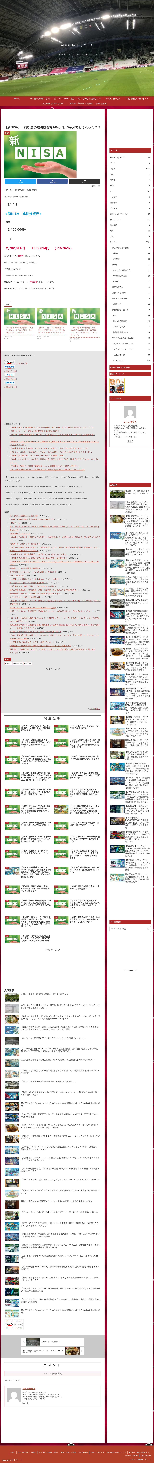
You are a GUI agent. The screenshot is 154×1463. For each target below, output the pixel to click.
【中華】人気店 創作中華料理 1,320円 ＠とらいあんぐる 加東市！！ (40, 554)
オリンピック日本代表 (131, 270)
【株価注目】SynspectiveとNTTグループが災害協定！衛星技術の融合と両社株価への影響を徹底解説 (46, 498)
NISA (8, 659)
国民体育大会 (131, 287)
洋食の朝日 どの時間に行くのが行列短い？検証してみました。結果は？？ (40, 646)
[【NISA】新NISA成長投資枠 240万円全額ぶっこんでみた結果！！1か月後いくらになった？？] (19, 316)
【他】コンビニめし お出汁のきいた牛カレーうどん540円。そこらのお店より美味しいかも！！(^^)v (51, 452)
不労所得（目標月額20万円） (140, 1452)
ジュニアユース (131, 355)
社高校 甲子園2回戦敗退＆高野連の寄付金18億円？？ (32, 519)
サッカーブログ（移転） (27, 1452)
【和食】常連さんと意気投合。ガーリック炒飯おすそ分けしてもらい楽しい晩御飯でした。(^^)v (48, 448)
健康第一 (130, 203)
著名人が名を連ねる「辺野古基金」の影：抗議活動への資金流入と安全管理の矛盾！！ (45, 590)
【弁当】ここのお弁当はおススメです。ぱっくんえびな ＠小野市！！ (38, 558)
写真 (130, 231)
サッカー (130, 242)
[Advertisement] (52, 116)
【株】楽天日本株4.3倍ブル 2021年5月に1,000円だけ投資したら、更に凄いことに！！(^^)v (47, 470)
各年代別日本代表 (131, 276)
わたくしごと (130, 219)
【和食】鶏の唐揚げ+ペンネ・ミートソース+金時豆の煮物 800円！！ (38, 456)
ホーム (12, 1452)
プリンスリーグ (131, 327)
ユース (131, 315)
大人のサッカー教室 (131, 248)
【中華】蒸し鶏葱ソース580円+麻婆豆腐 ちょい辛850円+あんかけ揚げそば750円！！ (45, 466)
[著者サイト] (23, 1403)
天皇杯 (131, 265)
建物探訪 (130, 225)
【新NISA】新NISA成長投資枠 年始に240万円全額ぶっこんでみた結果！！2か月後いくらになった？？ (51, 330)
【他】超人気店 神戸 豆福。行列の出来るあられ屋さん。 (34, 586)
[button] (148, 928)
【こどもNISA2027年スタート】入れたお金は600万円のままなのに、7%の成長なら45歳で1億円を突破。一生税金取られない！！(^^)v (52, 479)
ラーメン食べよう (17, 575)
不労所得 (130, 197)
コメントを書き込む (52, 1373)
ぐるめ (130, 169)
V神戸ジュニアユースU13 (131, 349)
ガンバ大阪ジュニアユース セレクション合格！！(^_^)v (33, 608)
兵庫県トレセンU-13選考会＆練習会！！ (26, 568)
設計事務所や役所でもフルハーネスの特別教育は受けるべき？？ (36, 593)
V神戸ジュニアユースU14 (131, 344)
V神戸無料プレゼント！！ (20, 533)
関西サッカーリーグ (131, 298)
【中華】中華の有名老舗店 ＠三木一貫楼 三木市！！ (32, 642)
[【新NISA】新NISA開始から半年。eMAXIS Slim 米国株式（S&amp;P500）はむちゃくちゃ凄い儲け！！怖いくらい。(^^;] (85, 316)
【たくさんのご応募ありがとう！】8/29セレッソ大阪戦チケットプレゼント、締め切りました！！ (44, 492)
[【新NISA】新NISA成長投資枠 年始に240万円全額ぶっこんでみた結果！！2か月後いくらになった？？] (52, 316)
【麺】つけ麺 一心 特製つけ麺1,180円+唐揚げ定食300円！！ (35, 431)
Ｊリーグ (131, 282)
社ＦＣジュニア (131, 360)
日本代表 (131, 259)
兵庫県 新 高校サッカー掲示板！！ (25, 544)
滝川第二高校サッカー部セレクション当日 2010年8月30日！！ (35, 632)
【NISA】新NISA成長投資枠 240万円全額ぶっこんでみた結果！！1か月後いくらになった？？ (19, 330)
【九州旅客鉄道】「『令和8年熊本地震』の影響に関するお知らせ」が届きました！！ (40, 504)
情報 (130, 174)
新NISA (8, 663)
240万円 (28, 663)
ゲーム (130, 163)
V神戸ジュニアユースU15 (131, 338)
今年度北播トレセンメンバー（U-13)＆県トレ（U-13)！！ (33, 572)
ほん (130, 236)
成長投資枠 (18, 663)
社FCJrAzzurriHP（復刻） (49, 1452)
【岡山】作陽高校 (131, 321)
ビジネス (130, 208)
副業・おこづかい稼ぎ (130, 214)
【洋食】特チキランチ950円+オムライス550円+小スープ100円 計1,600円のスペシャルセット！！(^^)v (51, 427)
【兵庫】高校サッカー (131, 332)
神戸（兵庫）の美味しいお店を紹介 (24, 516)
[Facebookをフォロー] (27, 1403)
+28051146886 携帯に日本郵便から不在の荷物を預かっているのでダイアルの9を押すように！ (44, 486)
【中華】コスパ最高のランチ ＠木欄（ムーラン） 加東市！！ (36, 579)
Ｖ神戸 (131, 253)
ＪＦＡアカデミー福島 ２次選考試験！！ (27, 597)
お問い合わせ (15, 523)
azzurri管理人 (28, 1389)
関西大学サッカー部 (131, 310)
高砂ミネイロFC (131, 293)
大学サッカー (131, 304)
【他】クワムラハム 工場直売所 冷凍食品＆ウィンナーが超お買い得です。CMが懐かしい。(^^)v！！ (52, 611)
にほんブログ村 (21, 363)
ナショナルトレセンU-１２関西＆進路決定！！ (29, 583)
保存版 (130, 180)
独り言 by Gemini (130, 157)
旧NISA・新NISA (131, 1456)
